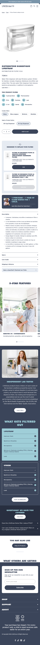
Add (23, 167)
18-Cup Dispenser (23, 123)
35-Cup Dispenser (9, 123)
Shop (7, 12)
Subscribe (20, 587)
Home (3, 12)
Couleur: (5, 111)
